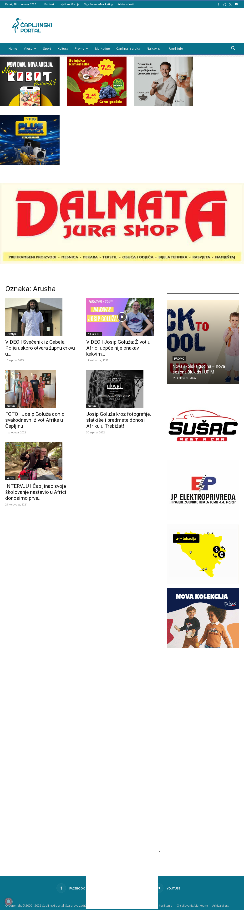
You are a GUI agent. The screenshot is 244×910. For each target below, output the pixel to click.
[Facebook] (218, 4)
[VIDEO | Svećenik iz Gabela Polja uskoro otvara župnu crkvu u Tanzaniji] (41, 317)
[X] (230, 4)
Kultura (63, 48)
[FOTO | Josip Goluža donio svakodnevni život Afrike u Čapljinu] (41, 389)
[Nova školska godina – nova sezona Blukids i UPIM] (203, 342)
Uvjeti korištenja (69, 4)
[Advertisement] (203, 737)
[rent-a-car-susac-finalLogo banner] (203, 454)
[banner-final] (203, 646)
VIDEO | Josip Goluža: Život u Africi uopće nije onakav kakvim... (118, 348)
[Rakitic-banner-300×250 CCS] (163, 105)
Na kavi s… (155, 48)
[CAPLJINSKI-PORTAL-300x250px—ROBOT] (30, 105)
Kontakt (49, 4)
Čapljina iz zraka (128, 48)
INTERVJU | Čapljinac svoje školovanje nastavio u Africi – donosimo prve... (38, 492)
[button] (233, 49)
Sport (47, 48)
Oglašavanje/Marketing (98, 4)
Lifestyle (11, 334)
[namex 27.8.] (97, 105)
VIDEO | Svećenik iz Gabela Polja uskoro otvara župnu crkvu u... (40, 348)
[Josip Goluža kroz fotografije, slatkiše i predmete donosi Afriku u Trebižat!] (122, 389)
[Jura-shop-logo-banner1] (122, 263)
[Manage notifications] (8, 901)
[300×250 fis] (30, 140)
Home (13, 48)
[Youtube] (236, 4)
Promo (79, 48)
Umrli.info (176, 48)
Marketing (102, 48)
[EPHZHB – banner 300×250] (203, 518)
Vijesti (28, 48)
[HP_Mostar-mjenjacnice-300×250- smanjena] (203, 582)
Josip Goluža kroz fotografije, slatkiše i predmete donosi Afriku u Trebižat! (118, 420)
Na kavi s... (94, 334)
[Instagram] (224, 4)
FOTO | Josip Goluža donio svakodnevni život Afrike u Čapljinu (35, 420)
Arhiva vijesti (125, 4)
